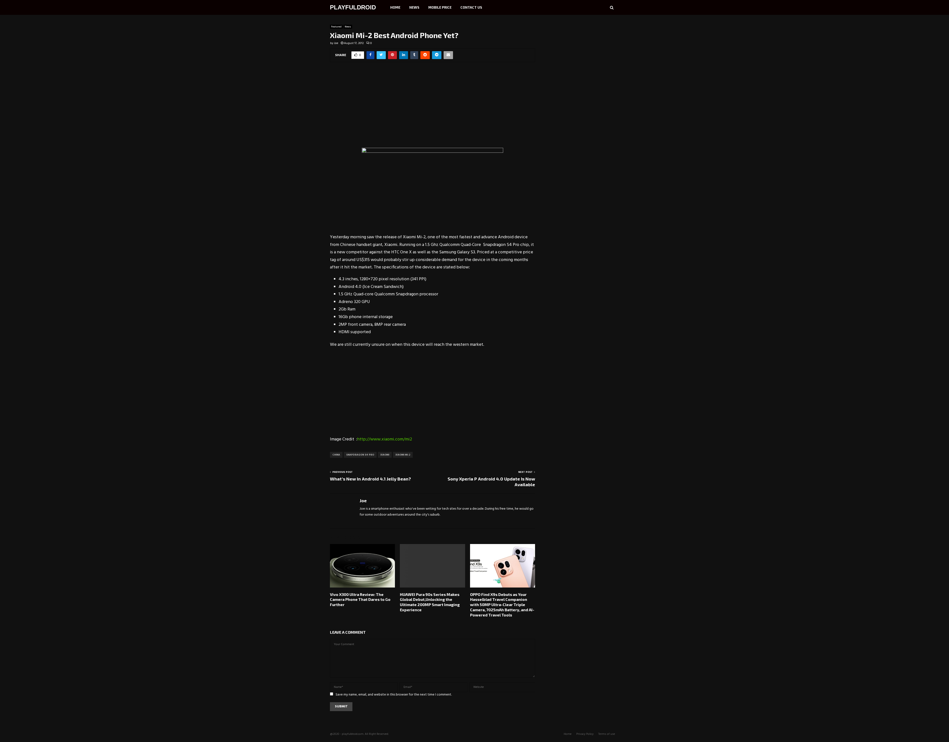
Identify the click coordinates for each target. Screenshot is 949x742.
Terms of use (606, 734)
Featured (336, 27)
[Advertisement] (432, 108)
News (414, 7)
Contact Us (471, 7)
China (336, 455)
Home (395, 7)
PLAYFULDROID (353, 7)
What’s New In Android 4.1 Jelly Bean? (370, 478)
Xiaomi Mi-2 (402, 455)
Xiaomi (384, 455)
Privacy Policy (585, 734)
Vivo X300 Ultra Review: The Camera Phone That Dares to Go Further (360, 599)
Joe (336, 43)
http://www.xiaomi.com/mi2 (384, 439)
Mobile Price (440, 7)
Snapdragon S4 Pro (360, 455)
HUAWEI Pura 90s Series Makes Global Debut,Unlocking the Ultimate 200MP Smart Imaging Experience (430, 602)
